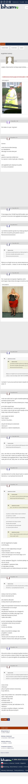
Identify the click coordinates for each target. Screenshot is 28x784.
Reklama (5, 763)
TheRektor (4, 743)
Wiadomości (15, 2)
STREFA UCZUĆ (10, 748)
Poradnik (22, 2)
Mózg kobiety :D (5, 731)
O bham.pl (11, 763)
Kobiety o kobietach (6, 736)
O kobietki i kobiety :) (6, 746)
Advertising (6, 766)
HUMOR (21, 48)
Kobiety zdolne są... (6, 741)
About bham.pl (13, 766)
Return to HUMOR (5, 752)
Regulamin (23, 763)
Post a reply (3, 719)
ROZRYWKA (14, 48)
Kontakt (17, 763)
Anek (3, 732)
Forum (2, 44)
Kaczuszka (4, 738)
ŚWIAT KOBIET (11, 738)
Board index (5, 48)
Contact (21, 766)
